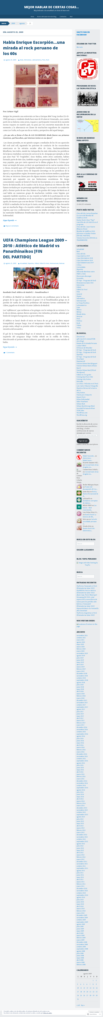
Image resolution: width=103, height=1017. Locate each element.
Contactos (63, 16)
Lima (78, 307)
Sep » (83, 1005)
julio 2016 (80, 739)
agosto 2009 (81, 924)
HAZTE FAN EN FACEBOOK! (83, 33)
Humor (79, 296)
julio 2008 (80, 953)
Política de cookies (47, 1013)
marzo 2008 (80, 962)
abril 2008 (80, 960)
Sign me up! (83, 441)
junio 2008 (80, 956)
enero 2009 (80, 940)
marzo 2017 (80, 721)
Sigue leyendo (10, 220)
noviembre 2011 (82, 864)
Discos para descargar (84, 276)
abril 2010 (80, 906)
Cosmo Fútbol (81, 346)
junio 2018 (80, 687)
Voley (79, 328)
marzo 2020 (80, 647)
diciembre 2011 (82, 862)
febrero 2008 (81, 965)
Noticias (61, 263)
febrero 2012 (81, 857)
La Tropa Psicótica (83, 303)
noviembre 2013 (82, 810)
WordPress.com (82, 413)
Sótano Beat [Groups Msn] (85, 406)
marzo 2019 (80, 667)
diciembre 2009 (82, 915)
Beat (21, 60)
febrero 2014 (81, 803)
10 (78, 988)
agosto (22, 23)
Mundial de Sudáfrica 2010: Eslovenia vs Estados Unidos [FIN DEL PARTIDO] (86, 233)
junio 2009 (80, 929)
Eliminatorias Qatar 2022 (85, 283)
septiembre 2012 (82, 842)
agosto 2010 (81, 897)
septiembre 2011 (82, 868)
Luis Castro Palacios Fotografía (87, 386)
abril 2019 (80, 665)
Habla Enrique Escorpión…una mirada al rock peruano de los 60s (34, 47)
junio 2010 (80, 902)
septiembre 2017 (82, 707)
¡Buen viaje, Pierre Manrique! (87, 595)
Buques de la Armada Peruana (87, 343)
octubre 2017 (81, 705)
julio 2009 (80, 927)
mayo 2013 (80, 824)
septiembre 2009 (82, 922)
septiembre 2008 (82, 949)
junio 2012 (80, 848)
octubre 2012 (81, 839)
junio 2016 (80, 741)
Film (78, 292)
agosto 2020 (81, 642)
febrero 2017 (81, 723)
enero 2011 (80, 886)
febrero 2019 (81, 669)
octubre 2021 (81, 638)
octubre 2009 (81, 920)
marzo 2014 (80, 801)
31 (78, 999)
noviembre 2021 (82, 636)
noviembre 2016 (82, 730)
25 (81, 996)
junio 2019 (80, 660)
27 (87, 996)
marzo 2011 (80, 882)
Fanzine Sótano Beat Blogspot (87, 364)
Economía (80, 278)
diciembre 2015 (82, 754)
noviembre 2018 (82, 676)
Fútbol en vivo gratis (84, 375)
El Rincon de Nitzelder (84, 348)
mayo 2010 (80, 904)
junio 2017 (80, 714)
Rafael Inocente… (89, 456)
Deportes (31, 263)
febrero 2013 (81, 830)
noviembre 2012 (82, 837)
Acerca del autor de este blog (46, 16)
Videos (79, 325)
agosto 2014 (81, 790)
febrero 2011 (81, 884)
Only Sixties (81, 393)
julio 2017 (80, 712)
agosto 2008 (81, 951)
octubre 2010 (81, 893)
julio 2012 (80, 846)
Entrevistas (27, 60)
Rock (47, 60)
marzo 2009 (80, 936)
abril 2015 (80, 772)
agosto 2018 (81, 683)
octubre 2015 (81, 759)
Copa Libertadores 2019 (85, 260)
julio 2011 (80, 873)
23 (96, 992)
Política (79, 321)
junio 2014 (80, 794)
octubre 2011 (81, 866)
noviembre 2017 (82, 703)
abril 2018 (80, 691)
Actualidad (23, 263)
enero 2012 (80, 859)
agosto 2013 (81, 817)
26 (84, 996)
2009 (13, 23)
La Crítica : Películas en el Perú (87, 384)
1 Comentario (10, 352)
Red (71, 16)
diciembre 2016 (82, 727)
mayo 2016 (80, 743)
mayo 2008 (80, 958)
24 (78, 996)
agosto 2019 (81, 656)
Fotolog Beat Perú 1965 (85, 377)
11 (81, 988)
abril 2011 (80, 880)
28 (90, 996)
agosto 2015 (81, 763)
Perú (43, 60)
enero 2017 (80, 725)
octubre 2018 (81, 678)
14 (90, 988)
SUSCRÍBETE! (82, 420)
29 (93, 996)
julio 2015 (80, 765)
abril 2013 (80, 826)
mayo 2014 (80, 797)
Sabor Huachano (82, 402)
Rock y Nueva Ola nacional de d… (90, 494)
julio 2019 (80, 658)
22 (93, 992)
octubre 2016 (81, 732)
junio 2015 (80, 768)
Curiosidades (81, 267)
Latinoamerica (36, 60)
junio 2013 (80, 821)
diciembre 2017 (82, 700)
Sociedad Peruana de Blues (86, 408)
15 (93, 988)
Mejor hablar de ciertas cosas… (51, 7)
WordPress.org (82, 415)
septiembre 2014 (82, 788)
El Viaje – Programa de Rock (86, 281)
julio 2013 (80, 819)
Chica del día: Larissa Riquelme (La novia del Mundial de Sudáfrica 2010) (87, 215)
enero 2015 (80, 779)
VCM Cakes (80, 411)
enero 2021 (80, 640)
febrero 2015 (81, 777)
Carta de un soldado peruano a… (90, 521)
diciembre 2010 (82, 889)
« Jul (78, 1005)
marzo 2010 (80, 909)
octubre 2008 (81, 947)
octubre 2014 (81, 786)
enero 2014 (80, 806)
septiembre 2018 (82, 680)
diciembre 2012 (82, 835)
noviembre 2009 (82, 918)
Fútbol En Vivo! (44, 263)
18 (81, 992)
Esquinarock (81, 361)
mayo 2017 (80, 716)
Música (79, 310)
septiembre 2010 (82, 895)
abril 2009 (80, 933)
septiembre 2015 (82, 761)
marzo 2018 (80, 694)
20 (87, 992)
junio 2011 (80, 875)
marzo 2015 (80, 774)
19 (84, 992)
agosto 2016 (81, 736)
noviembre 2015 (82, 756)
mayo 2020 (80, 644)
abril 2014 (80, 799)
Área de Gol (81, 337)
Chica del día (81, 254)
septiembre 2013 (82, 815)
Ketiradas (80, 381)
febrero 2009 (81, 938)
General (79, 294)
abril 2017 (80, 718)
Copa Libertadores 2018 (85, 258)
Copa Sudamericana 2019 (85, 263)
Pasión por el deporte (84, 395)
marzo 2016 (80, 747)
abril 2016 (80, 745)
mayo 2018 (80, 689)
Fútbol (37, 263)
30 (96, 996)
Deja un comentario (12, 226)
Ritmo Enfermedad (83, 399)
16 (96, 988)
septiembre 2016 (82, 734)
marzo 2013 (80, 828)
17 (78, 992)
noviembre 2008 (82, 945)
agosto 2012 (81, 844)
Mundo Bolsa (81, 314)
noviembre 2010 (82, 891)
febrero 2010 (81, 911)
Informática (81, 298)
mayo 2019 (80, 662)
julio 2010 (80, 900)
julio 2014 (80, 792)
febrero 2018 (81, 696)
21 (90, 992)
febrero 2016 (81, 750)
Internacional (54, 263)
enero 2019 (80, 671)
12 (84, 988)
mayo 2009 (80, 931)
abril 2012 (80, 853)
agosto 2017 (81, 709)
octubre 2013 (81, 812)
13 (87, 988)
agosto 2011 (81, 871)
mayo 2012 (80, 850)
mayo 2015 (80, 770)
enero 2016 (80, 752)
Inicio (32, 16)
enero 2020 (80, 651)
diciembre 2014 (82, 781)
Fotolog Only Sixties (84, 379)
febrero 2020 (81, 649)
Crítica (79, 265)
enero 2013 (80, 833)
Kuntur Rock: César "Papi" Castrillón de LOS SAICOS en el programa (87, 222)
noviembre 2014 (82, 783)
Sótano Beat (81, 404)
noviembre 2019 (82, 653)
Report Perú (81, 397)
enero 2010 (80, 913)
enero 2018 (80, 698)
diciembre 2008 (82, 942)
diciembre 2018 (82, 674)
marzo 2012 (80, 855)
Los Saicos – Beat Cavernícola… (89, 508)
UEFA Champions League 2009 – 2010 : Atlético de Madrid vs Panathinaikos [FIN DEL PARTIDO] (35, 248)
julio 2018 (80, 685)
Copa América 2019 (83, 256)
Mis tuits (80, 47)
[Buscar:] (86, 544)
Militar (79, 312)
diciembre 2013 (82, 808)
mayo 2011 (80, 877)
